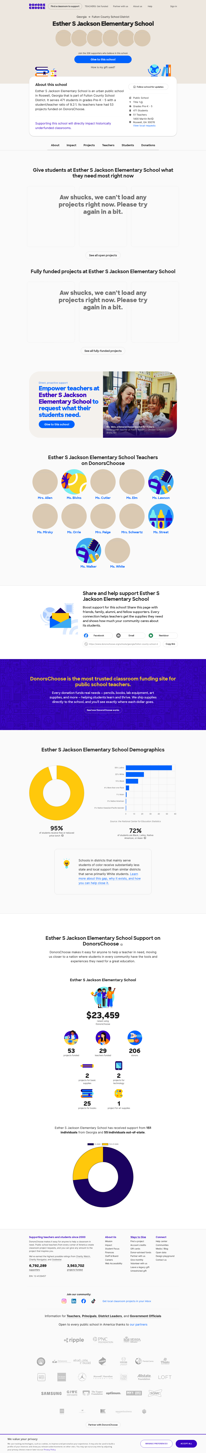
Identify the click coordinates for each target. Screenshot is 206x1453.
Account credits (138, 1245)
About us (137, 6)
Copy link (170, 644)
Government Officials (145, 1316)
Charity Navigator (37, 1259)
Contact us (161, 1259)
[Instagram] (64, 1301)
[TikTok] (93, 1301)
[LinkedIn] (74, 1301)
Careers (109, 1259)
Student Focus (112, 1248)
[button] (130, 644)
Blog (166, 1248)
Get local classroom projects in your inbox (127, 1301)
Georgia (82, 16)
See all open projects (103, 255)
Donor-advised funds (140, 1252)
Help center (161, 1241)
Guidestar (56, 1259)
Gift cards (135, 1248)
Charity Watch (83, 1256)
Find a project (137, 1241)
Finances (109, 1252)
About (55, 145)
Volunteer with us (138, 1263)
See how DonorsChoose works (103, 710)
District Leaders (110, 1316)
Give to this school (103, 59)
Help (150, 6)
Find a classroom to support (65, 6)
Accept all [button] (186, 1443)
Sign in (173, 6)
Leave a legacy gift (139, 1267)
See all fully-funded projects (103, 351)
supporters (38, 1267)
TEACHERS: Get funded (96, 6)
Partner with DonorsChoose (103, 1424)
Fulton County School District (110, 16)
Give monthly (136, 1259)
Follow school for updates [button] (150, 87)
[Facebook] (83, 1301)
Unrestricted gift (138, 1270)
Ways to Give (138, 1237)
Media (159, 1248)
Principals (89, 1316)
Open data (161, 1252)
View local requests (144, 125)
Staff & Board (111, 1256)
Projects (89, 145)
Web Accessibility (113, 1263)
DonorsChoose (37, 6)
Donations (148, 145)
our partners (138, 1324)
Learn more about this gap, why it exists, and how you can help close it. (110, 878)
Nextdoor (164, 635)
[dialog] (103, 1443)
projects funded (75, 1267)
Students (128, 145)
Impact (71, 145)
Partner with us (120, 6)
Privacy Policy (50, 1449)
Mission (108, 1241)
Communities (162, 1245)
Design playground (165, 1256)
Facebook (99, 635)
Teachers (108, 145)
